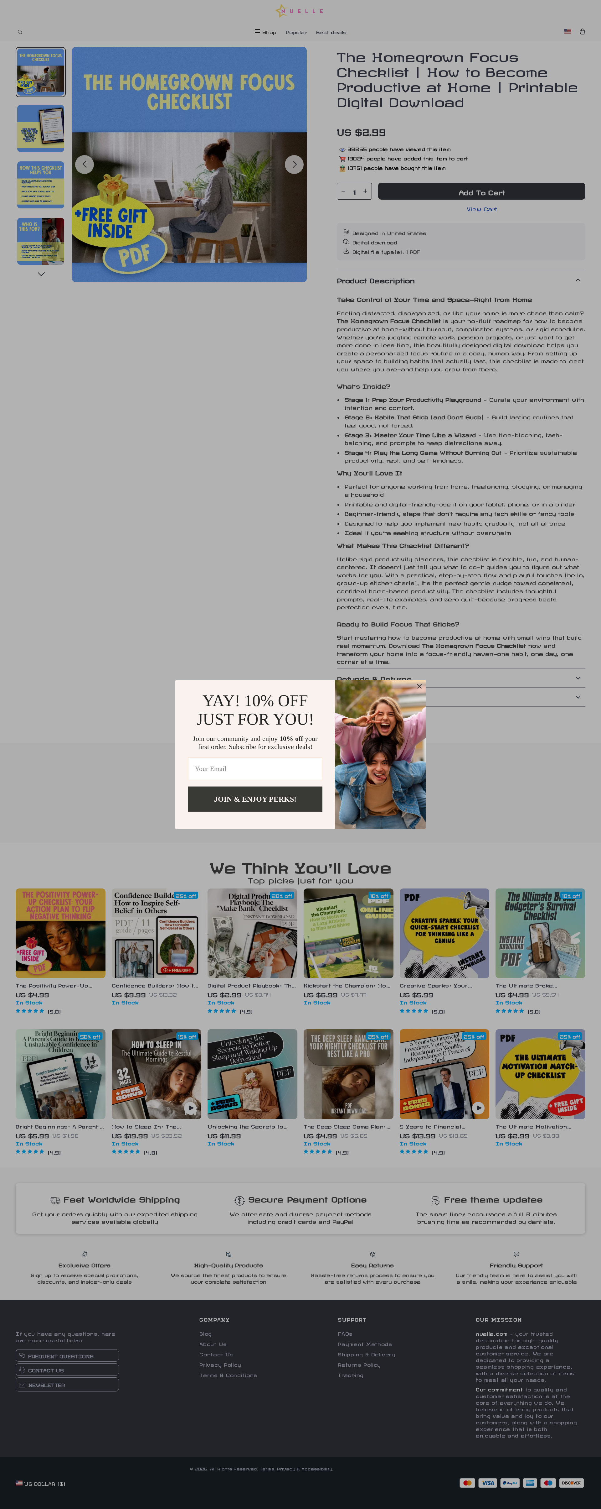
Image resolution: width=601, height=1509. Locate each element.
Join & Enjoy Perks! (255, 799)
